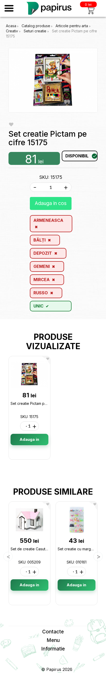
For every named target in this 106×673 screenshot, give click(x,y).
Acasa (11, 26)
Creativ (12, 31)
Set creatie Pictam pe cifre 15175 (38, 403)
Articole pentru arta (72, 26)
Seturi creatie (35, 31)
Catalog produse (36, 26)
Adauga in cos (51, 203)
